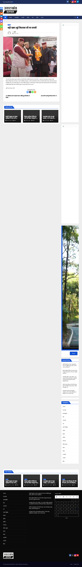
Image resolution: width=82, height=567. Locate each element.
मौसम (64, 447)
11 (60, 506)
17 (56, 509)
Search (73, 353)
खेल (32, 17)
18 (60, 509)
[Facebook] (27, 92)
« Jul (66, 518)
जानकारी (64, 420)
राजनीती (22, 17)
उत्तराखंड (10, 17)
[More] (35, 92)
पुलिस (64, 433)
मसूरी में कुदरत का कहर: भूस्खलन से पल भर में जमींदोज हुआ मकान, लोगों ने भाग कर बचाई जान (70, 366)
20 (66, 509)
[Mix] (1, 24)
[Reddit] (1, 13)
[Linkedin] (1, 16)
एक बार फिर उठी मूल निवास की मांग (48, 95)
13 (66, 506)
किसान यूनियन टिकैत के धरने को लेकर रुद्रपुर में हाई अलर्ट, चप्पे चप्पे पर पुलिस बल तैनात (70, 372)
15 (73, 506)
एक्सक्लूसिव (17, 17)
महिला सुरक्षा (65, 444)
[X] (30, 92)
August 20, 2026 (67, 485)
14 (70, 506)
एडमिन (15, 32)
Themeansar (25, 564)
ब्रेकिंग (28, 17)
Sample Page (76, 564)
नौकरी (37, 17)
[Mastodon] (1, 21)
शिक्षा (64, 461)
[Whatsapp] (32, 92)
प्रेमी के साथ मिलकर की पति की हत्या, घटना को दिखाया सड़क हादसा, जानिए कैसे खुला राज (70, 386)
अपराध (42, 17)
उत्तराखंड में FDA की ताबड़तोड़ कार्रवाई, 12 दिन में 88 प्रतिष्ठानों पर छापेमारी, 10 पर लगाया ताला (69, 392)
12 (63, 506)
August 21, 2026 (10, 485)
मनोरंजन (64, 440)
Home (71, 564)
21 (70, 509)
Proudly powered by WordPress (9, 564)
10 (56, 506)
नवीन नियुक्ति (65, 427)
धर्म (63, 423)
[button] (75, 17)
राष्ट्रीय (64, 457)
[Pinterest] (1, 18)
